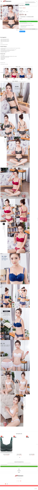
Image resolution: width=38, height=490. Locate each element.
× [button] (36, 1)
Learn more (27, 4)
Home (14, 3)
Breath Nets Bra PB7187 (32, 454)
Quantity (20, 18)
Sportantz (7, 1)
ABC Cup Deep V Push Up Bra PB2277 (19, 454)
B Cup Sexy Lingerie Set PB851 (6, 454)
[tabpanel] (6, 446)
